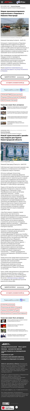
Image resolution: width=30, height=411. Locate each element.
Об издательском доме (9, 347)
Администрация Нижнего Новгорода (11, 37)
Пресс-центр (22, 347)
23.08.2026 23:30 (5, 130)
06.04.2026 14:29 (5, 6)
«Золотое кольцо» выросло (15, 278)
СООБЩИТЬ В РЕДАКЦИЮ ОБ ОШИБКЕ (12, 359)
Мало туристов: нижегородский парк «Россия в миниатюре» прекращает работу (17, 330)
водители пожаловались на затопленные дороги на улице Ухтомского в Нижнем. (14, 69)
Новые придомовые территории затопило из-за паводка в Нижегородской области (17, 117)
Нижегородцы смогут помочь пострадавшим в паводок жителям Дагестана (15, 123)
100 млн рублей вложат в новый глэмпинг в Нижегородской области (17, 320)
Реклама (4, 349)
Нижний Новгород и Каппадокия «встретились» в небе (15, 325)
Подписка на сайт (7, 354)
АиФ (12, 161)
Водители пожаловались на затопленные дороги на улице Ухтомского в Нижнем (17, 107)
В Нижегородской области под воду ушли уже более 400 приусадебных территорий (17, 112)
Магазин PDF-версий (15, 349)
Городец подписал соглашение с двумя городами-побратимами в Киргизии (16, 335)
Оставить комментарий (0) (15, 83)
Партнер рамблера (14, 403)
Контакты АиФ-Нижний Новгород (12, 357)
